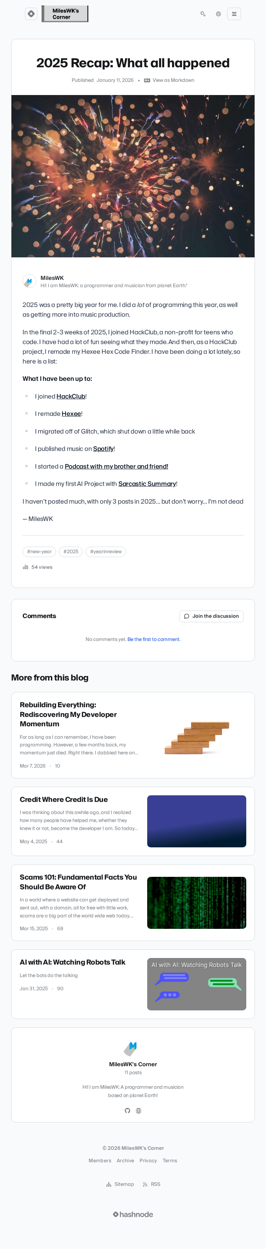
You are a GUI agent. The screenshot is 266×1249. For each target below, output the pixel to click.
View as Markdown (173, 80)
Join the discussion (216, 616)
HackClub (70, 396)
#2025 (70, 552)
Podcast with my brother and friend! (116, 466)
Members (100, 1161)
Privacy (148, 1161)
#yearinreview (106, 552)
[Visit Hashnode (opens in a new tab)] (133, 1214)
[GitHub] (127, 1111)
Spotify (103, 449)
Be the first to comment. (153, 639)
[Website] (138, 1111)
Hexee (71, 414)
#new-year (39, 552)
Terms (170, 1161)
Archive (125, 1161)
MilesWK (52, 278)
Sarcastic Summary (147, 484)
